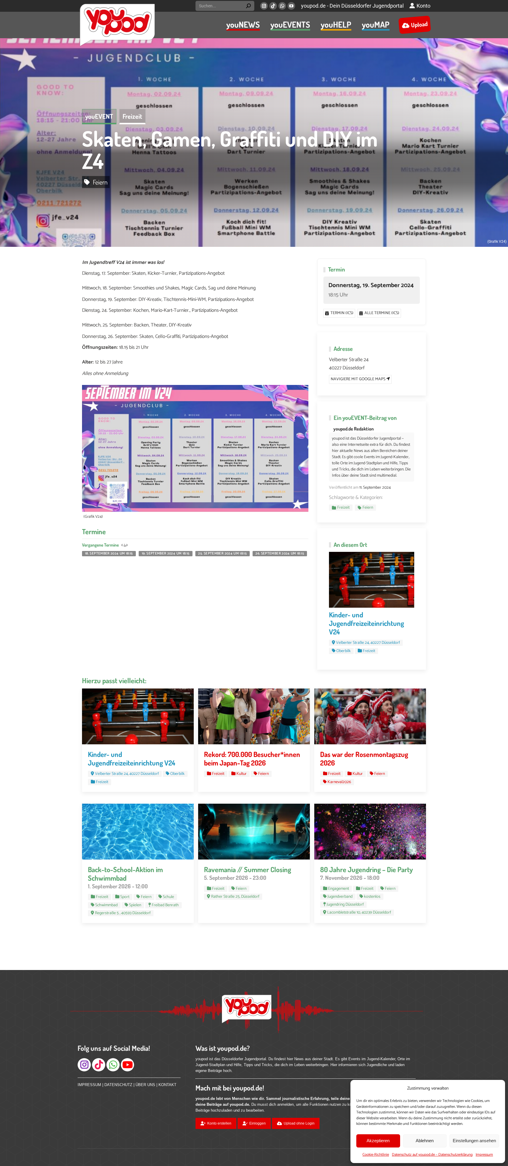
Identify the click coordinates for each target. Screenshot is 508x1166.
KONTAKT (167, 1085)
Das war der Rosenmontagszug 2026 (364, 758)
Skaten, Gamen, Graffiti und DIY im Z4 (230, 149)
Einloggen (257, 1123)
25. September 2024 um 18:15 (222, 553)
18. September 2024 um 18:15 (109, 553)
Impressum (484, 1155)
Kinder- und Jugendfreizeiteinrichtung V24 (366, 623)
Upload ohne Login (299, 1123)
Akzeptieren (378, 1140)
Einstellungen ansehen (474, 1140)
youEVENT (99, 116)
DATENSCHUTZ (118, 1085)
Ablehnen (425, 1140)
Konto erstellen (219, 1123)
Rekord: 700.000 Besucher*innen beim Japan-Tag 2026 (252, 758)
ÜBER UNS (145, 1085)
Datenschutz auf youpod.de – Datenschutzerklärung (432, 1155)
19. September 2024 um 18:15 (166, 553)
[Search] (248, 6)
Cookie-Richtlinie (375, 1155)
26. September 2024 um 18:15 (279, 553)
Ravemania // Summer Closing (247, 869)
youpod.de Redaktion (353, 429)
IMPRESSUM (89, 1085)
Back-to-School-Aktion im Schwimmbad (125, 873)
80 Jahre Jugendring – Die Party (366, 869)
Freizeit (132, 116)
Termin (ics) (341, 313)
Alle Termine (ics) (382, 313)
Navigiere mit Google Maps (358, 379)
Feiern (100, 182)
